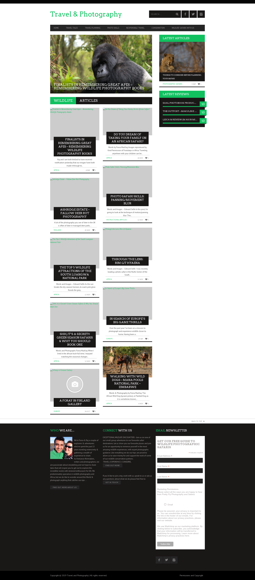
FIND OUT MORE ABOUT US (65, 487)
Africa (56, 170)
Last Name (163, 476)
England (57, 230)
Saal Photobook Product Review (182, 103)
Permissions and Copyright (191, 575)
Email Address (164, 456)
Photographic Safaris (172, 84)
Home (56, 28)
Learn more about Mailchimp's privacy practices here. (177, 534)
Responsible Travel (135, 28)
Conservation (158, 28)
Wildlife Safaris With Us (183, 28)
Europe (57, 411)
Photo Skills (113, 28)
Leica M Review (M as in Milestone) (182, 119)
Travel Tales (72, 28)
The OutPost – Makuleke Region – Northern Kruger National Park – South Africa (182, 111)
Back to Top (197, 421)
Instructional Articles (116, 220)
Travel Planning (92, 28)
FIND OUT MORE (113, 465)
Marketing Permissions (167, 489)
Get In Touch (112, 482)
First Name (163, 466)
